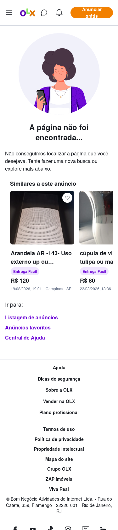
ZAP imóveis (59, 479)
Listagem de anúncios (31, 317)
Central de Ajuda (25, 337)
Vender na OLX (59, 401)
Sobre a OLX (59, 390)
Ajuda (59, 367)
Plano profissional (59, 412)
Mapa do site (59, 459)
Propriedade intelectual (59, 449)
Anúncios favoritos (28, 327)
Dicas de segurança (59, 379)
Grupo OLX (59, 469)
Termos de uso (59, 429)
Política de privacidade (59, 439)
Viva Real (59, 489)
